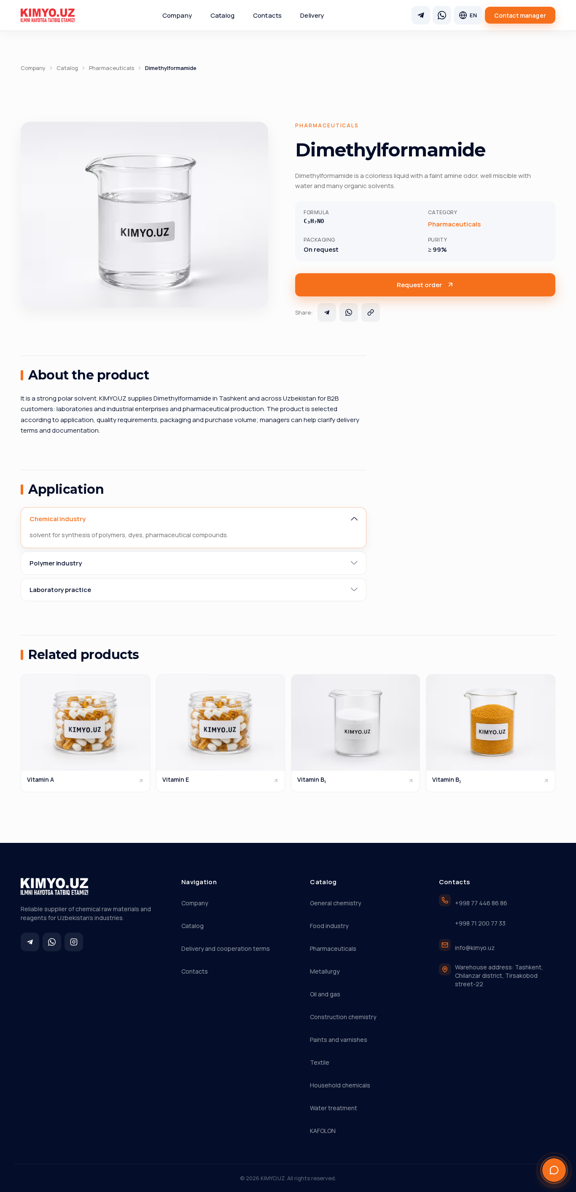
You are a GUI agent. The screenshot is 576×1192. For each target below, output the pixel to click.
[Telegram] (421, 15)
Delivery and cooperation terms (225, 948)
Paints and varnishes (338, 1040)
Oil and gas (325, 994)
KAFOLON (323, 1131)
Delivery (312, 15)
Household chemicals (340, 1085)
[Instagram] (74, 942)
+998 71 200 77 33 (480, 923)
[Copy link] (370, 312)
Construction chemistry (343, 1017)
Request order (419, 284)
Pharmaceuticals (111, 68)
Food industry (329, 926)
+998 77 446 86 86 (481, 903)
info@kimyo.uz (475, 948)
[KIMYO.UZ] (48, 15)
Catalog (222, 15)
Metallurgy (324, 971)
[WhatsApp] (442, 15)
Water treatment (333, 1108)
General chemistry (335, 903)
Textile (319, 1062)
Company (177, 15)
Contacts (267, 15)
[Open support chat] (554, 1170)
